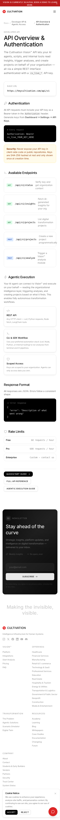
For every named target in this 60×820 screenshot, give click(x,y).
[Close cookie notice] (55, 793)
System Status (9, 785)
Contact (6, 762)
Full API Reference (17, 481)
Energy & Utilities (39, 686)
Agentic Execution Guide (21, 488)
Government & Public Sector (44, 694)
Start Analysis (9, 659)
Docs (6, 23)
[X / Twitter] (8, 639)
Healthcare (37, 652)
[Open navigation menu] (54, 11)
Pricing (6, 663)
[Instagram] (4, 639)
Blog (34, 726)
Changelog (37, 742)
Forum (35, 745)
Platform (6, 652)
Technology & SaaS (41, 667)
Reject (25, 812)
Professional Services (41, 671)
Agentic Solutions (10, 722)
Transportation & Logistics (43, 690)
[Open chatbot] (52, 811)
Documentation (39, 738)
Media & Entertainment (42, 706)
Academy (36, 718)
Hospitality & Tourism (41, 683)
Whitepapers (37, 730)
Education (36, 675)
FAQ (4, 667)
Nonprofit (36, 698)
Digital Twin (8, 730)
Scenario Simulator (11, 726)
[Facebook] (13, 639)
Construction (38, 702)
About (5, 758)
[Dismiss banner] (57, 3)
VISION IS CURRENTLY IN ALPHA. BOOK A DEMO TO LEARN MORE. (30, 3)
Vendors (6, 770)
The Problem (8, 718)
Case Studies (38, 734)
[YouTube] (21, 639)
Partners (6, 774)
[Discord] (26, 639)
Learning (36, 722)
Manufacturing (38, 659)
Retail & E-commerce (41, 663)
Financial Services (40, 656)
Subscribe (28, 576)
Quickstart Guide (16, 474)
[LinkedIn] (17, 639)
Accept (11, 812)
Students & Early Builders (14, 766)
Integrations (8, 656)
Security (6, 778)
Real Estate (37, 679)
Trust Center (8, 781)
